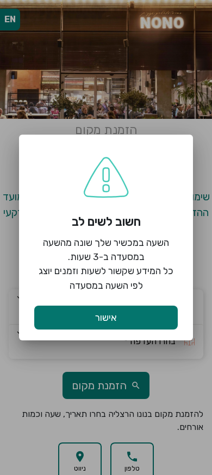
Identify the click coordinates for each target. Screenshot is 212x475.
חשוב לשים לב (106, 221)
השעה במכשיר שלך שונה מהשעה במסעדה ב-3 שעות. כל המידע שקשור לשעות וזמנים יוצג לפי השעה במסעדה (106, 264)
